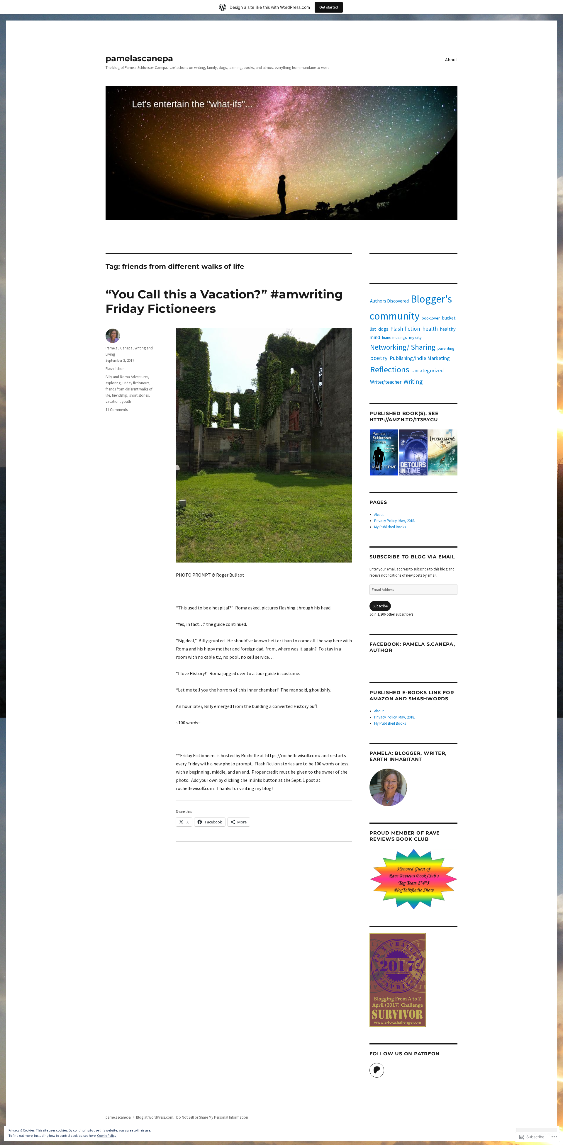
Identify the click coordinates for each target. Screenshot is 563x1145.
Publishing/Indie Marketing (420, 358)
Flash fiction (115, 368)
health (430, 328)
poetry (379, 358)
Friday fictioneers (136, 382)
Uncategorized (427, 370)
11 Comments (117, 409)
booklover (431, 318)
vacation (113, 401)
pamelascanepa (139, 58)
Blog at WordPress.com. (155, 1117)
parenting (446, 348)
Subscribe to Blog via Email (412, 557)
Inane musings (394, 337)
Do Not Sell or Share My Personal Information (212, 1117)
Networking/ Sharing (402, 347)
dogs (383, 329)
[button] (383, 452)
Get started (328, 7)
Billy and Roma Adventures (127, 376)
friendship (119, 395)
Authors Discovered (389, 301)
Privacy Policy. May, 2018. (394, 520)
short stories (139, 395)
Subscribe (380, 606)
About (451, 59)
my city (415, 337)
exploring (113, 382)
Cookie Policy (106, 1135)
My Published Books (390, 526)
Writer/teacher (385, 382)
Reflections (389, 369)
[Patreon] (376, 1070)
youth (126, 401)
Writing (413, 381)
